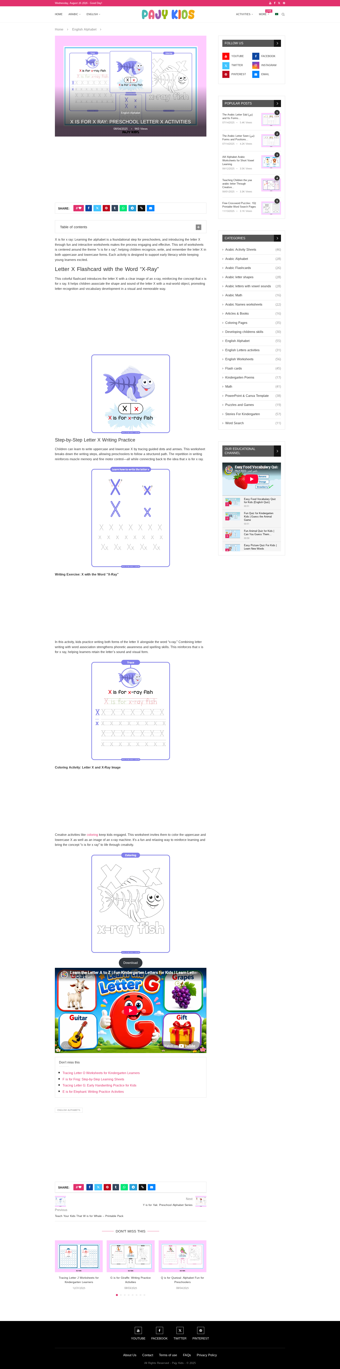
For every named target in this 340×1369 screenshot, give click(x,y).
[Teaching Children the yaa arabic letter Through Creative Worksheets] (271, 185)
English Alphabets (68, 1110)
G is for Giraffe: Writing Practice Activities (130, 1280)
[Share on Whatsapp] (123, 208)
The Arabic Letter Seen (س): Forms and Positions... (238, 137)
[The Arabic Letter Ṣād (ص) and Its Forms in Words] (271, 119)
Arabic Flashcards (253, 268)
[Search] (283, 14)
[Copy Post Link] (141, 208)
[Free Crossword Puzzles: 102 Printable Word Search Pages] (271, 208)
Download (130, 963)
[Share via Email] (150, 208)
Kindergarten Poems (253, 377)
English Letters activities (253, 350)
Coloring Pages (253, 323)
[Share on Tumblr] (115, 208)
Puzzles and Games (253, 405)
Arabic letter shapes (253, 277)
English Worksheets (253, 359)
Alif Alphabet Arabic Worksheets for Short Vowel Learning (238, 160)
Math (253, 386)
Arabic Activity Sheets (253, 250)
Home (59, 14)
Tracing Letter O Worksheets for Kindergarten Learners (101, 1073)
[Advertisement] (130, 169)
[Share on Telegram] (132, 208)
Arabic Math (253, 295)
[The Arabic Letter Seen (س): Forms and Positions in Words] (271, 140)
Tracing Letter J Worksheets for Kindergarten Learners (79, 1280)
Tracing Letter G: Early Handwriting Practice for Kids (99, 1085)
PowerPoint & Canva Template (253, 396)
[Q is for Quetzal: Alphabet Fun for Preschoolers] (182, 1256)
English (92, 14)
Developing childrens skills (253, 332)
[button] (60, 1268)
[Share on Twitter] (97, 208)
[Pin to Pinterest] (106, 208)
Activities (243, 14)
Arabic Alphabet (253, 259)
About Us (129, 1355)
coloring (92, 835)
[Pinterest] (284, 3)
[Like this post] (80, 208)
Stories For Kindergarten (253, 414)
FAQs (187, 1355)
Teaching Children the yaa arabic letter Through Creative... (237, 183)
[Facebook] (274, 3)
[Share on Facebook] (88, 208)
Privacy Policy (207, 1355)
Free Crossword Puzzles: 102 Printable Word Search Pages (239, 205)
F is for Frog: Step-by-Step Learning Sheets (93, 1079)
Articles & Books (253, 313)
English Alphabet (84, 29)
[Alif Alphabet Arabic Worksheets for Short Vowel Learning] (271, 161)
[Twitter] (279, 3)
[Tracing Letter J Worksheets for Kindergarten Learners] (79, 1256)
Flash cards (253, 368)
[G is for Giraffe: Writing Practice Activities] (130, 1256)
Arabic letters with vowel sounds (253, 286)
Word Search (253, 423)
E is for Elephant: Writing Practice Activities (93, 1092)
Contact (147, 1355)
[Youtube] (270, 3)
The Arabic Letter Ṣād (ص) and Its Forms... (237, 116)
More (264, 13)
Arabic (73, 14)
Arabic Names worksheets (253, 304)
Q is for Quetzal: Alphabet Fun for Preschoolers (182, 1280)
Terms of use (168, 1355)
